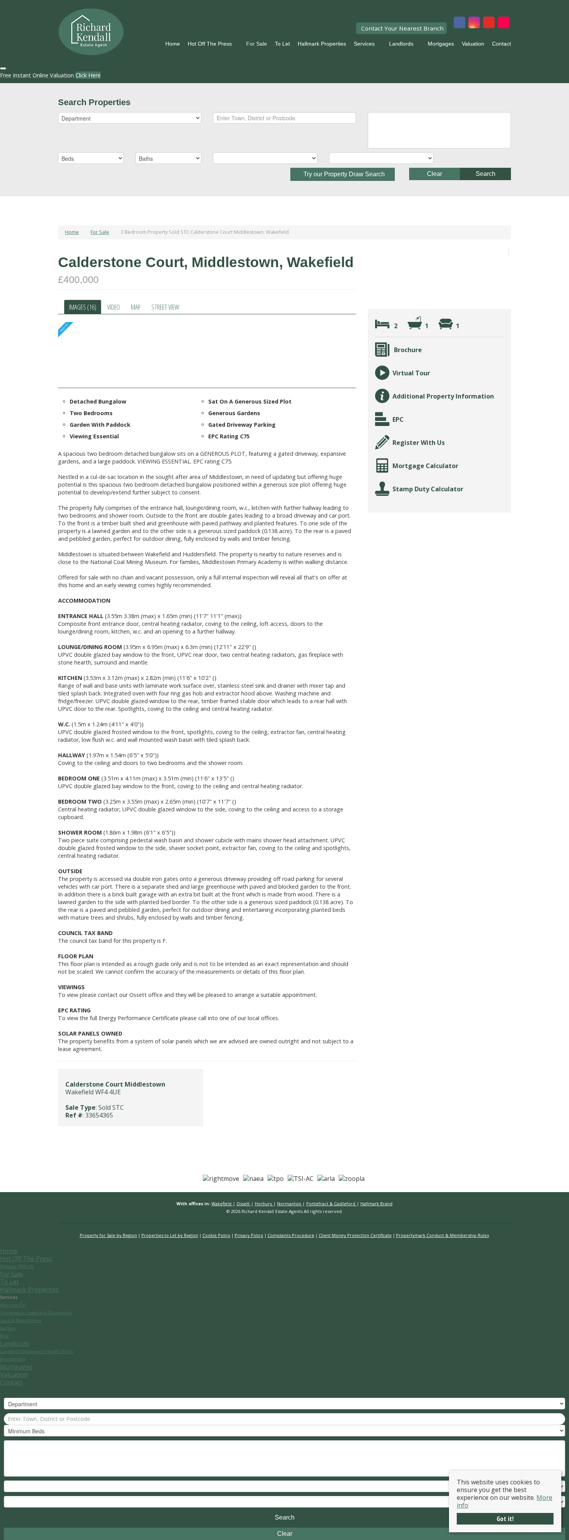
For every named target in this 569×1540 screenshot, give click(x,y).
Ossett (244, 1203)
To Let (282, 44)
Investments (13, 1359)
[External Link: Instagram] (474, 23)
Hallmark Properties (322, 44)
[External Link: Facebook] (459, 23)
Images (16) (82, 307)
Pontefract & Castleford (331, 1203)
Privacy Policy (249, 1235)
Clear (434, 173)
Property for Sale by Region (108, 1235)
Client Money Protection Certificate (355, 1235)
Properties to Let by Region (169, 1235)
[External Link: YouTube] (489, 23)
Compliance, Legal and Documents (36, 1312)
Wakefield (222, 1203)
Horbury (264, 1203)
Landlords (401, 44)
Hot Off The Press (210, 44)
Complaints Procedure (290, 1235)
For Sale (256, 44)
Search (485, 173)
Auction (8, 1328)
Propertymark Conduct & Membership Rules (442, 1235)
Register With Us (17, 1266)
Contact (501, 44)
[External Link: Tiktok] (503, 23)
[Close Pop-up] (3, 68)
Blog (4, 1336)
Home (172, 44)
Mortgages (441, 44)
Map (136, 307)
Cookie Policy (216, 1235)
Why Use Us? (13, 1305)
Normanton (289, 1203)
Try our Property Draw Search (342, 174)
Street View (165, 307)
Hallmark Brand (376, 1203)
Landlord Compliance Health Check (36, 1351)
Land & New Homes (20, 1320)
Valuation (473, 44)
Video (113, 307)
